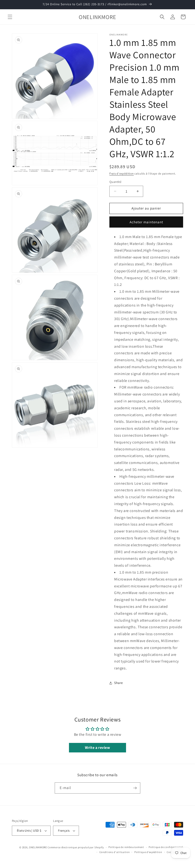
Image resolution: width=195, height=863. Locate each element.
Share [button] (118, 683)
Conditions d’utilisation (114, 852)
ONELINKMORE (38, 847)
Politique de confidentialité (166, 847)
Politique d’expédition (148, 852)
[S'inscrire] (135, 788)
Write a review (97, 747)
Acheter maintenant (146, 222)
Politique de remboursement (126, 847)
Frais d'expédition (121, 173)
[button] (10, 17)
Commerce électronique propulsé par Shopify (76, 847)
